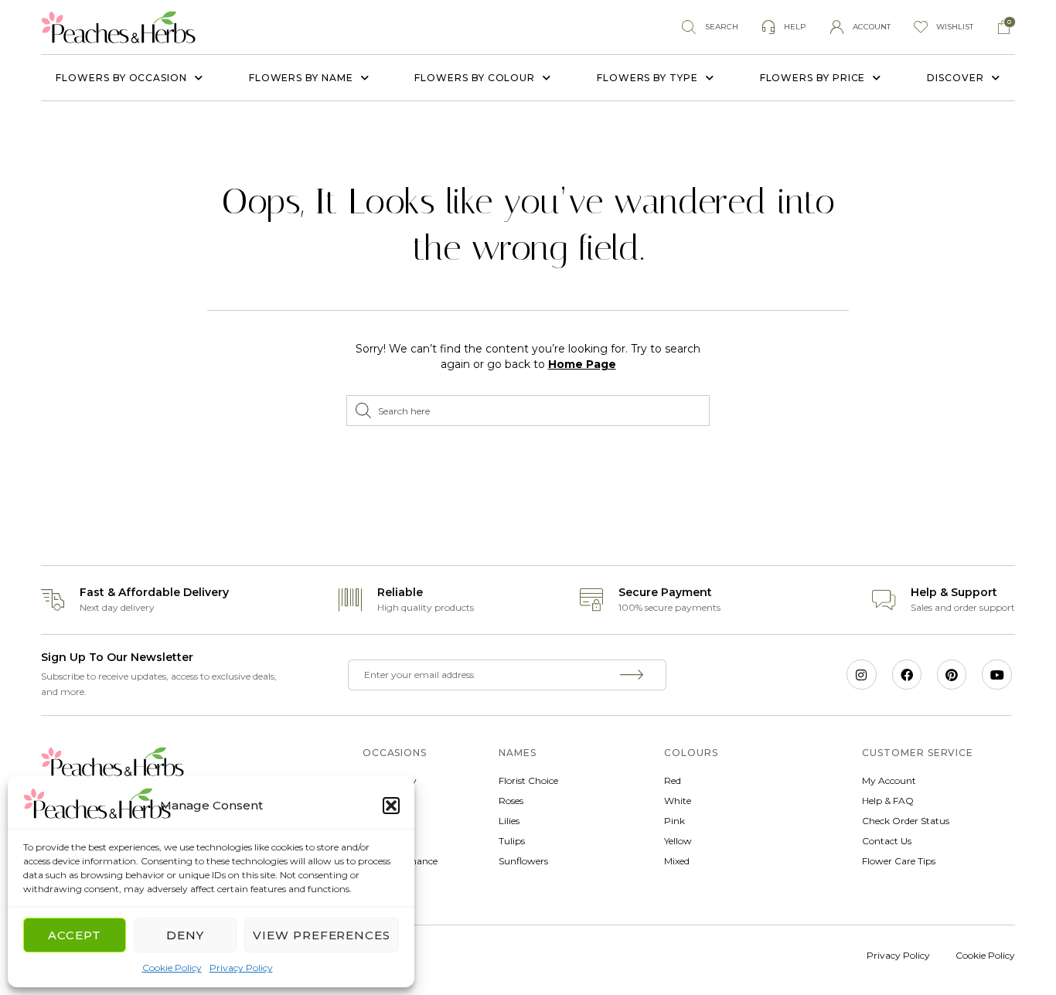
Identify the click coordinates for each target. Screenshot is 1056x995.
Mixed (677, 861)
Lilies (509, 820)
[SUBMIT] (634, 674)
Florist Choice (528, 780)
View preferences (321, 935)
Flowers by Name (301, 77)
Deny (185, 935)
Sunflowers (523, 861)
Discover (955, 77)
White (677, 800)
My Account (889, 780)
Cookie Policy (172, 967)
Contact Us (886, 841)
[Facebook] (906, 674)
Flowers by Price (813, 77)
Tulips (512, 841)
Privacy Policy (241, 967)
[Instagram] (861, 674)
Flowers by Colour (474, 77)
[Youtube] (996, 674)
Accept (74, 935)
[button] (391, 805)
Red (672, 780)
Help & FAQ (888, 800)
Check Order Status (905, 820)
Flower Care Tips (898, 861)
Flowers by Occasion (121, 77)
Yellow (678, 841)
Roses (511, 800)
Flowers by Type (647, 77)
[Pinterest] (951, 674)
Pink (674, 820)
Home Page (582, 364)
